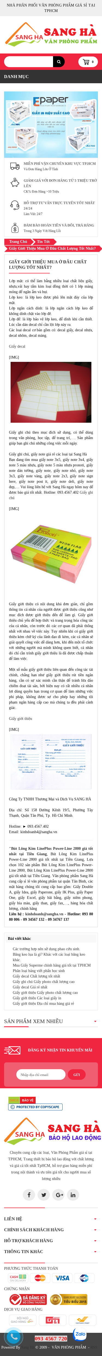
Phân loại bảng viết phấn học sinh (39, 971)
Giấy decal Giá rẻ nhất (30, 987)
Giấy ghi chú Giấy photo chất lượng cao (44, 982)
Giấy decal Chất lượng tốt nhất (36, 976)
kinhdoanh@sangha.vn (44, 914)
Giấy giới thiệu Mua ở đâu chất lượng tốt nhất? (52, 248)
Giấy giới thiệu (20, 719)
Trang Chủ (18, 242)
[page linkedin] (73, 1195)
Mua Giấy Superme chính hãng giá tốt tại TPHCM (52, 965)
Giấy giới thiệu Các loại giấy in (37, 998)
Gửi (76, 1075)
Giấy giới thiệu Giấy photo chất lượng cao (45, 993)
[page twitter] (44, 1195)
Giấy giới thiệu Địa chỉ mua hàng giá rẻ (43, 1004)
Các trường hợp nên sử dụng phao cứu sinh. (46, 949)
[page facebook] (29, 1195)
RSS (94, 1347)
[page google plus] (58, 1195)
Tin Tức (43, 242)
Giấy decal (17, 346)
